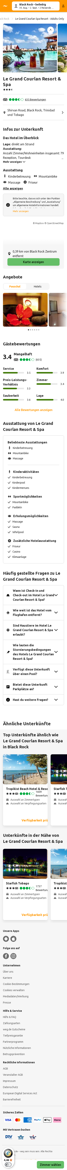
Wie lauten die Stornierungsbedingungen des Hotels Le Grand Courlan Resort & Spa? (33, 652)
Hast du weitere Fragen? (30, 699)
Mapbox (39, 223)
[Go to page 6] (38, 329)
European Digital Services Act (20, 1093)
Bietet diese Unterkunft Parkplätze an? (30, 687)
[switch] (8, 1164)
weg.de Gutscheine (14, 1029)
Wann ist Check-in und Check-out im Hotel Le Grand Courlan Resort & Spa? (33, 595)
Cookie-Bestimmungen (16, 984)
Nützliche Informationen (17, 1047)
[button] (30, 48)
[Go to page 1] (28, 329)
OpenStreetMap (55, 223)
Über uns (8, 971)
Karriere (7, 977)
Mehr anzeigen (21, 211)
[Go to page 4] (34, 329)
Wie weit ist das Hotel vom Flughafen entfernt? (32, 612)
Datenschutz (10, 1087)
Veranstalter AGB (13, 1074)
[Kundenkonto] (63, 6)
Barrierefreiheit (12, 1099)
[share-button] (50, 30)
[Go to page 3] (32, 329)
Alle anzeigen (13, 188)
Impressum (9, 1080)
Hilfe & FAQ (9, 1017)
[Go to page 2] (30, 329)
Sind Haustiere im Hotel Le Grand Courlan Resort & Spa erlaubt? (33, 630)
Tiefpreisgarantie (13, 1035)
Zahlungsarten (11, 1023)
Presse (7, 1002)
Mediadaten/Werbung (15, 996)
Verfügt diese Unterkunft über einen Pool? (31, 672)
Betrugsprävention (14, 1054)
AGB (5, 1068)
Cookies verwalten (14, 990)
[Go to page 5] (36, 329)
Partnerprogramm (13, 1041)
